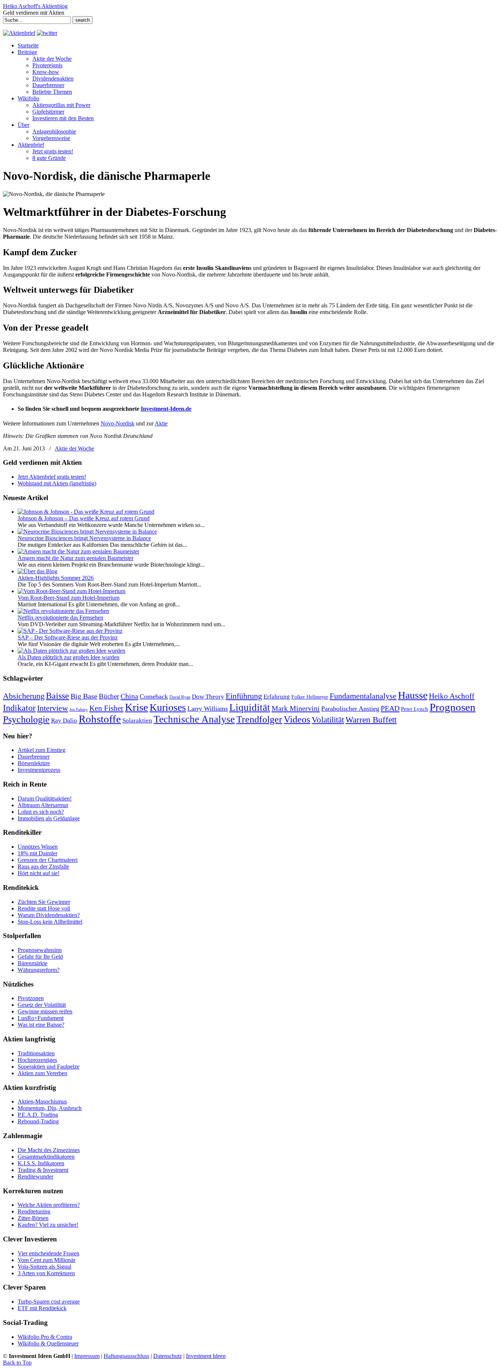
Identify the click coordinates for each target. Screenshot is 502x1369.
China (129, 696)
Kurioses (168, 707)
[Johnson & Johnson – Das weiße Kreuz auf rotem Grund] (86, 512)
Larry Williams (207, 708)
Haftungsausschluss (126, 1356)
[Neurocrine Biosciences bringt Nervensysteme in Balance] (87, 531)
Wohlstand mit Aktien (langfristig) (57, 483)
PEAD (390, 708)
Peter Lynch (414, 709)
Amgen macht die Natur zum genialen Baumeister (75, 558)
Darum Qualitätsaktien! (45, 798)
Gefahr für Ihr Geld (40, 956)
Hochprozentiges (37, 1060)
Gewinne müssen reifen (45, 1011)
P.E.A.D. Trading (38, 1115)
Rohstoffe (100, 719)
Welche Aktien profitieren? (49, 1205)
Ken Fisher (106, 708)
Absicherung (23, 695)
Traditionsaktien (36, 1053)
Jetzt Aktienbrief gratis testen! (52, 477)
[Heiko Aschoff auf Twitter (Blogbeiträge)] (47, 33)
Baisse (57, 695)
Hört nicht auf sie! (39, 873)
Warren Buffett (371, 719)
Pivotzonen (31, 998)
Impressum (87, 1356)
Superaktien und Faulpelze (48, 1066)
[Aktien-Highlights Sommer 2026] (37, 571)
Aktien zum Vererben (42, 1073)
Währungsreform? (39, 970)
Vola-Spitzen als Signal (44, 1266)
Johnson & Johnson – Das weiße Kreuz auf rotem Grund (84, 518)
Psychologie (26, 719)
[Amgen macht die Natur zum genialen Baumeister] (78, 551)
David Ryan (179, 697)
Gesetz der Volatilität (42, 1005)
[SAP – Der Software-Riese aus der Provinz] (70, 631)
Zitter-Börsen (33, 1218)
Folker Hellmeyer (309, 697)
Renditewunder (35, 1176)
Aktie (161, 423)
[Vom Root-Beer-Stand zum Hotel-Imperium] (71, 591)
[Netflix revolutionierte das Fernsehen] (63, 611)
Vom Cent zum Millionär (46, 1260)
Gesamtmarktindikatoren (46, 1157)
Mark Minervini (296, 708)
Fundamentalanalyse (363, 695)
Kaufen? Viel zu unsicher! (48, 1225)
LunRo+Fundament (41, 1018)
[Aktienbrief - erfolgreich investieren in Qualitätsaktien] (19, 33)
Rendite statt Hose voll (44, 908)
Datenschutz (167, 1356)
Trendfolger (259, 719)
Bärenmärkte (32, 963)
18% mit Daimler (37, 853)
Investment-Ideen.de (166, 409)
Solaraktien (137, 720)
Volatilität (328, 719)
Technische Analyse (194, 719)
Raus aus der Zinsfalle (43, 866)
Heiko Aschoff (451, 696)
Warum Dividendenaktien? (49, 915)
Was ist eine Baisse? (41, 1025)
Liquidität (249, 707)
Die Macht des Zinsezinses (49, 1150)
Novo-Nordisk (118, 423)
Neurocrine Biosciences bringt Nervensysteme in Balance (84, 538)
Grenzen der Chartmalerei (48, 860)
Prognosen (453, 707)
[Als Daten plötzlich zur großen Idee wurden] (71, 651)
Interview (52, 708)
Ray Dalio (64, 720)
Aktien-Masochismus (42, 1101)
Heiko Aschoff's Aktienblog (35, 6)
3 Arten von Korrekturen (46, 1273)
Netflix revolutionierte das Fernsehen (60, 617)
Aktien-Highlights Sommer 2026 (56, 578)
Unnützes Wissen (38, 847)
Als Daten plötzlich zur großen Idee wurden (68, 657)
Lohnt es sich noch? (41, 812)
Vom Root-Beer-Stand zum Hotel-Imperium (68, 598)
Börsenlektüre (34, 763)
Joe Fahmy (78, 709)
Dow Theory (208, 696)
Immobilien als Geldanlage (49, 818)
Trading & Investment (43, 1170)
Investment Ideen (206, 1356)
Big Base (84, 696)
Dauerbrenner (34, 756)
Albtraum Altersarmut (43, 805)
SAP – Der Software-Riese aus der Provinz (68, 637)
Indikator (19, 708)
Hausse (412, 695)
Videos (297, 719)
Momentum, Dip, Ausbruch (50, 1108)
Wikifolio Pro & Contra (45, 1337)
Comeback (154, 696)
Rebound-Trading (38, 1121)
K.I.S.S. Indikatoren (41, 1163)
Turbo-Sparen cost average (49, 1301)
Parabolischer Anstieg (350, 708)
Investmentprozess (39, 770)
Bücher (109, 696)
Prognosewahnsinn (40, 950)
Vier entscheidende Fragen (48, 1253)
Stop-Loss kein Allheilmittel (50, 922)
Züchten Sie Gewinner (44, 902)
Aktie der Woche (74, 448)
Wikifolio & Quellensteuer (48, 1343)
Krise (136, 707)
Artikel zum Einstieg (41, 750)
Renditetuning (34, 1211)
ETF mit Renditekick (42, 1308)
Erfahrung (276, 696)
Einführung (244, 696)
